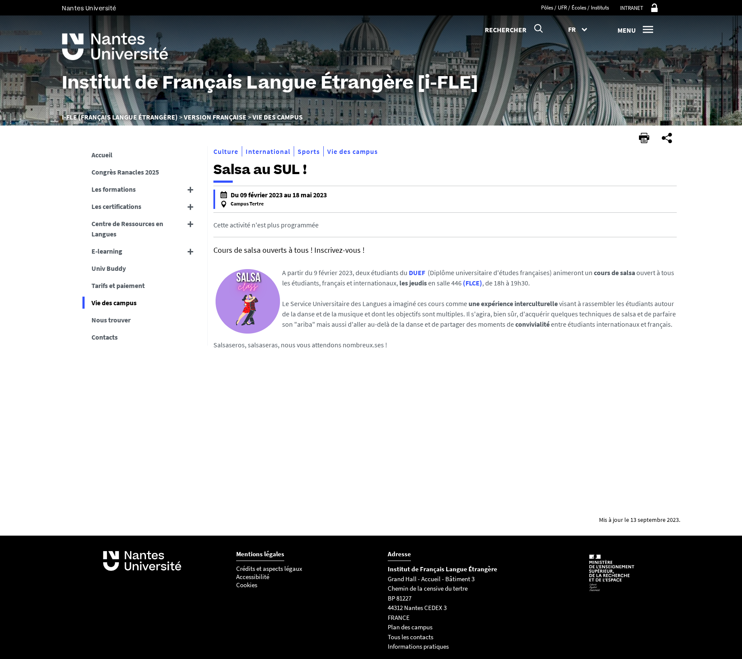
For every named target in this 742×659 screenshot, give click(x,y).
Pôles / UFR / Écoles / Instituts (575, 7)
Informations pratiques (419, 646)
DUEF (416, 272)
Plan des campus (410, 627)
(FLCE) (472, 283)
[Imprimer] (644, 138)
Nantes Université (89, 8)
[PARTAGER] (667, 138)
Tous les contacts (410, 637)
